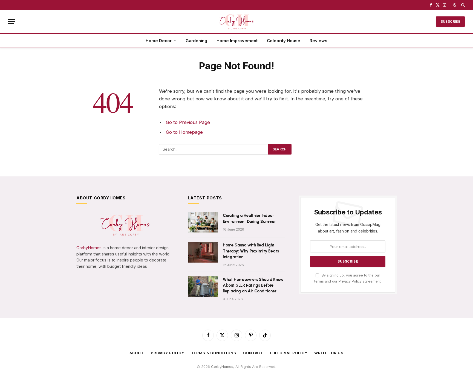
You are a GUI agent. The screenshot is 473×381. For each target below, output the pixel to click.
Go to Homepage (184, 132)
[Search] (462, 5)
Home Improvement (237, 40)
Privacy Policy (350, 281)
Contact (253, 353)
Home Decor (159, 40)
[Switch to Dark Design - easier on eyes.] (455, 5)
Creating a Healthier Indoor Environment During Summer (249, 218)
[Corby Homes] (236, 21)
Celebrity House (283, 40)
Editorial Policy (288, 353)
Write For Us (329, 353)
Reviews (318, 40)
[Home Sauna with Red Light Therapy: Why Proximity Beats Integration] (203, 252)
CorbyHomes (89, 247)
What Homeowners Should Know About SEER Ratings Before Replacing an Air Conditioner (253, 285)
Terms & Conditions (213, 353)
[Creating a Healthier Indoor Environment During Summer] (203, 222)
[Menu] (11, 21)
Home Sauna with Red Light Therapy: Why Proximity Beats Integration (251, 251)
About (136, 353)
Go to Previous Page (188, 122)
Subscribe (450, 21)
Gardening (196, 40)
